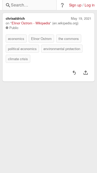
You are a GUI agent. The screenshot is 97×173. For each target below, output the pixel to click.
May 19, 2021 (81, 18)
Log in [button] (90, 5)
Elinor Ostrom (41, 38)
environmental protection (61, 48)
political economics (22, 48)
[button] (62, 5)
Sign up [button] (75, 5)
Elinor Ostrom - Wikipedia (31, 23)
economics (16, 38)
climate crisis (18, 58)
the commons (68, 38)
